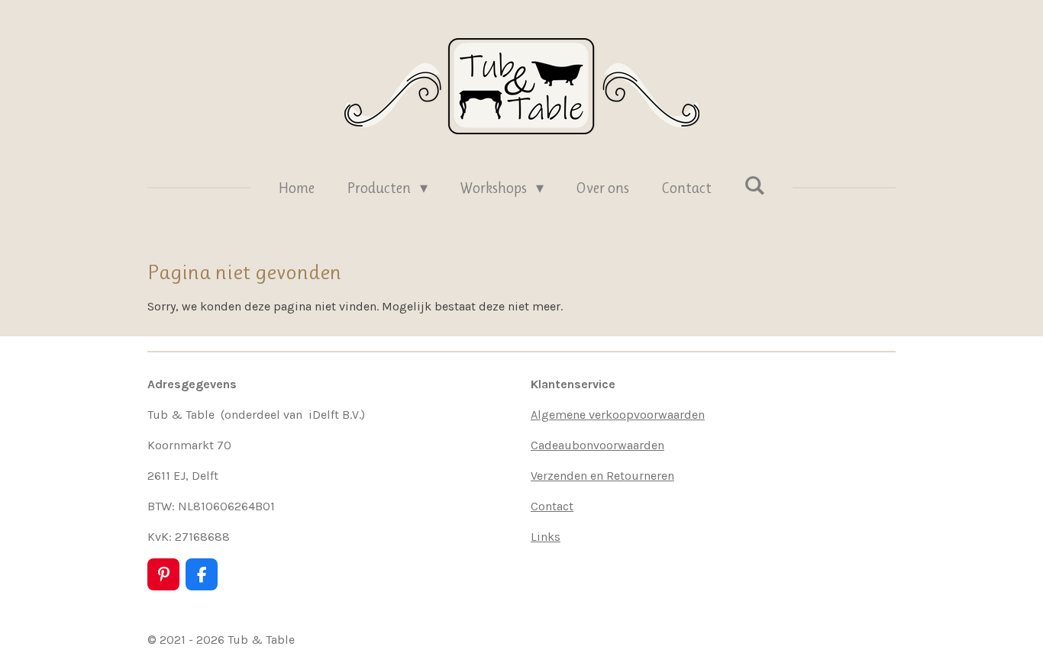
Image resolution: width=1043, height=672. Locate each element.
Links (545, 536)
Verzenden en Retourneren (602, 475)
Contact (552, 506)
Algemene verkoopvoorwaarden (618, 414)
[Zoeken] (754, 185)
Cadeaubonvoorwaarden (597, 445)
